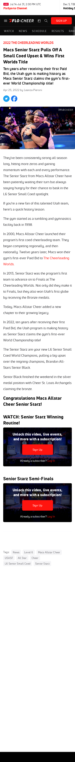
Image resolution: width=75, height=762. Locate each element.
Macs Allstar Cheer (49, 552)
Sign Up (37, 449)
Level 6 (28, 552)
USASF (9, 558)
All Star (22, 558)
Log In (51, 461)
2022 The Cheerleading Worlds (28, 43)
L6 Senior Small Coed (17, 563)
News (16, 552)
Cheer (35, 558)
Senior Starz (42, 563)
